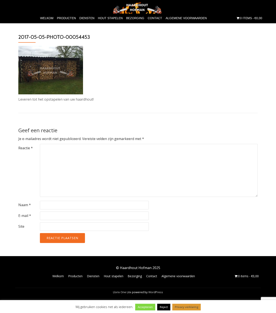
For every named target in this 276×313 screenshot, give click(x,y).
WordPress (155, 292)
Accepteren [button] (145, 307)
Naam (24, 204)
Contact (155, 18)
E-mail (24, 215)
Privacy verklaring (186, 307)
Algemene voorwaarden (186, 18)
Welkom (46, 18)
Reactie (25, 148)
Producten (66, 18)
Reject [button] (164, 307)
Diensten (86, 18)
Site (21, 226)
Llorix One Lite (122, 292)
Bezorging (135, 18)
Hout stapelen (110, 18)
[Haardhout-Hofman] (138, 7)
